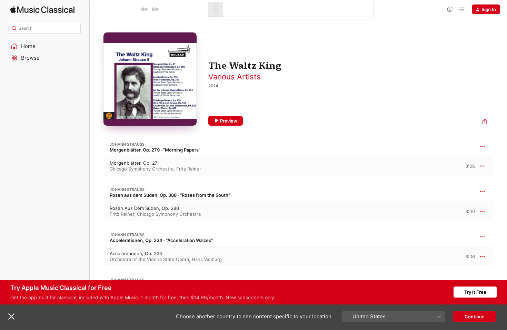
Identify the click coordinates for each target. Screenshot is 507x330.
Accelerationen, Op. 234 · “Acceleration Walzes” (161, 240)
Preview (228, 121)
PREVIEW (467, 166)
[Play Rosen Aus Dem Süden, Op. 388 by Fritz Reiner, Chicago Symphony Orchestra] (96, 211)
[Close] (11, 316)
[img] (42, 9)
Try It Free (475, 292)
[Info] (449, 9)
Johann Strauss (127, 144)
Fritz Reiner (188, 169)
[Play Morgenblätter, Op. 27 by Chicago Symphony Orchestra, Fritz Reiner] (96, 166)
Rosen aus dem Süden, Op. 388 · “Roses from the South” (170, 195)
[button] (45, 46)
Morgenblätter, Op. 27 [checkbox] (133, 163)
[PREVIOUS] (144, 9)
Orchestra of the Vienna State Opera (149, 259)
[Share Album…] (485, 122)
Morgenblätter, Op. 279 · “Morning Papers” (155, 150)
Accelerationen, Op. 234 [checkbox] (136, 253)
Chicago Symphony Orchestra (141, 169)
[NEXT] (155, 9)
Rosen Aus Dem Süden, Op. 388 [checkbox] (144, 208)
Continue (475, 316)
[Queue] (461, 9)
